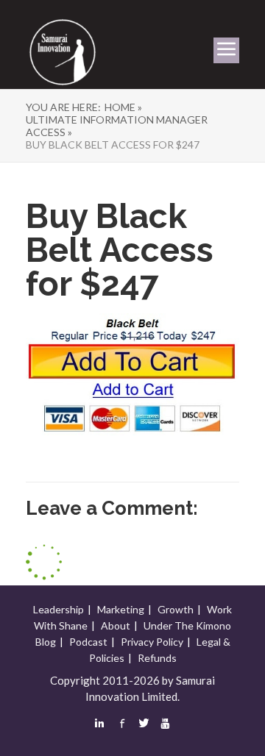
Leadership (58, 609)
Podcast (88, 641)
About (115, 625)
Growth (176, 609)
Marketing (120, 609)
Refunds (157, 658)
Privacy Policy (152, 641)
